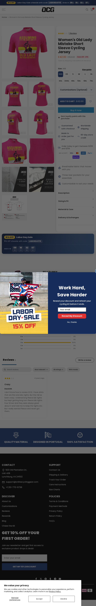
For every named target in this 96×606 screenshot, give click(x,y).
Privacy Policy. (55, 591)
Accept (39, 599)
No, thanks (72, 322)
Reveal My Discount (72, 316)
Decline (63, 599)
